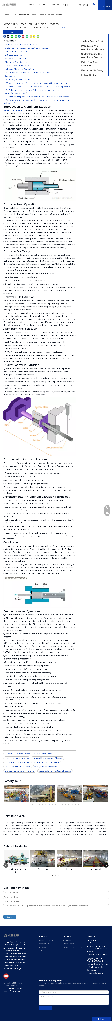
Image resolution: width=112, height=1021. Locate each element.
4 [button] (43, 804)
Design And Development (73, 947)
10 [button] (62, 804)
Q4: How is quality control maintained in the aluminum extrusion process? (38, 97)
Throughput (67, 940)
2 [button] (36, 804)
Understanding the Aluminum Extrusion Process (26, 48)
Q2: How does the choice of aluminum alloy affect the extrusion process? (38, 87)
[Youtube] (6, 976)
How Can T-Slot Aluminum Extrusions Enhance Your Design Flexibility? (82, 832)
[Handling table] (95, 858)
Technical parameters (47, 954)
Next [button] (106, 865)
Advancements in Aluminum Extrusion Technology (27, 73)
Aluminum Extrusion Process (17, 754)
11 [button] (66, 804)
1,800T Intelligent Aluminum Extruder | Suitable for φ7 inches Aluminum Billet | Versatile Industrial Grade (82, 829)
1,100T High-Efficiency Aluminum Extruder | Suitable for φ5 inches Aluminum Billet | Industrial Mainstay (29, 823)
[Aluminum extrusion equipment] (16, 858)
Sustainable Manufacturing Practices (55, 771)
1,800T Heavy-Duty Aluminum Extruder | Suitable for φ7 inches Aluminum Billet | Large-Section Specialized (82, 826)
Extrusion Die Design (14, 55)
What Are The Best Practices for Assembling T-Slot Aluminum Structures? (29, 835)
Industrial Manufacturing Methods (47, 758)
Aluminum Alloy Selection (16, 62)
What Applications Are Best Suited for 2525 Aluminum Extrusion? (82, 835)
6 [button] (49, 804)
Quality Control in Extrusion (17, 66)
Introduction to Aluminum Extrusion (21, 44)
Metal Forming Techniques (17, 758)
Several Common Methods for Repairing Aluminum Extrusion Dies (29, 832)
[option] (16, 793)
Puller (69, 869)
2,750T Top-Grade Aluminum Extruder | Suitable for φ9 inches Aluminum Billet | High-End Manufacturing (29, 826)
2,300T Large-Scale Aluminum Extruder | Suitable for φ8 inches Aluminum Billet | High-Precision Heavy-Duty (82, 823)
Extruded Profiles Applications (46, 762)
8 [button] (56, 804)
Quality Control (68, 944)
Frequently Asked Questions (17, 80)
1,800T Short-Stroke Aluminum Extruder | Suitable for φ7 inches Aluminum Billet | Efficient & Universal (29, 829)
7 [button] (53, 804)
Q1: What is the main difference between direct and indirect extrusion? (37, 83)
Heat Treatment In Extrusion (17, 767)
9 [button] (59, 804)
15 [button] (79, 804)
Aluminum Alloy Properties (17, 762)
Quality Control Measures (45, 767)
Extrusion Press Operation (16, 51)
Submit (9, 917)
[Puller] (69, 858)
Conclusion (10, 76)
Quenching (43, 869)
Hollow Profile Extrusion (15, 58)
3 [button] (39, 804)
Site (63, 28)
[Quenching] (42, 858)
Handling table (95, 869)
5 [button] (46, 804)
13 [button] (72, 804)
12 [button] (69, 804)
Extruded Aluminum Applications (19, 69)
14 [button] (76, 804)
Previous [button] (6, 865)
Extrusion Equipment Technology (20, 771)
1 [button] (33, 804)
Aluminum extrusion (13, 110)
